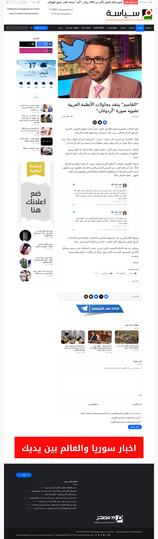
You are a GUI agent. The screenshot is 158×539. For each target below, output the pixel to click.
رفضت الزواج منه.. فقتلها (31, 148)
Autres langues (98, 28)
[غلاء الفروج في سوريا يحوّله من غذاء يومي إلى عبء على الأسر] (47, 131)
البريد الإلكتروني (137, 404)
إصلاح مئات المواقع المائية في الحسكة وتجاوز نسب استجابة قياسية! (55, 508)
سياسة (140, 28)
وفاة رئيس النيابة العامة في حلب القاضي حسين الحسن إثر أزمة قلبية (54, 505)
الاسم (140, 395)
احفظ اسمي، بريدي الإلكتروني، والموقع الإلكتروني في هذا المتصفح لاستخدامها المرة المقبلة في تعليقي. (110, 413)
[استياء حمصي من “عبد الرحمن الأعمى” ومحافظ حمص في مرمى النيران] (47, 108)
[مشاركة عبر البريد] (100, 122)
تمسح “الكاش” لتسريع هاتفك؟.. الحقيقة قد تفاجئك (60, 494)
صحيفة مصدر (110, 531)
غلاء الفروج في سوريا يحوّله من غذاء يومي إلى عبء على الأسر (30, 130)
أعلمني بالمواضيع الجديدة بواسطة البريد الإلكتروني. (125, 422)
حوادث (123, 28)
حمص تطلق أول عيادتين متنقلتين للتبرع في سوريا (60, 487)
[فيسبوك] (105, 122)
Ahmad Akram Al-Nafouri (83, 531)
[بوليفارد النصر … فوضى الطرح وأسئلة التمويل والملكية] (47, 141)
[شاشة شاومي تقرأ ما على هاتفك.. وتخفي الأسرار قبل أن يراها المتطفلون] (25, 262)
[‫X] (101, 296)
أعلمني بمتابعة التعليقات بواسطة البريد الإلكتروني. (125, 418)
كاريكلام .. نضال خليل (72, 28)
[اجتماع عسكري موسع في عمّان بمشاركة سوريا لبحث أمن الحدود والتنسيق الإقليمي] (73, 337)
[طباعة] (95, 122)
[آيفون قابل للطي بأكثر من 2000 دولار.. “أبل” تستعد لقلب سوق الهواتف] (25, 236)
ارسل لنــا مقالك (40, 28)
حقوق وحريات (112, 28)
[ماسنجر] (96, 296)
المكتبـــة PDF (86, 28)
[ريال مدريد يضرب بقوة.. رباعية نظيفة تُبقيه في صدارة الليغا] (25, 276)
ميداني (132, 28)
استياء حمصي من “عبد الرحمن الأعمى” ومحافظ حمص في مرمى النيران (29, 108)
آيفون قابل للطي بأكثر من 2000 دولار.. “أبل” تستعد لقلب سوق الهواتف (43, 233)
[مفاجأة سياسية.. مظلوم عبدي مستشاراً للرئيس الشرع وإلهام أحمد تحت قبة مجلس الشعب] (100, 337)
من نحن (60, 28)
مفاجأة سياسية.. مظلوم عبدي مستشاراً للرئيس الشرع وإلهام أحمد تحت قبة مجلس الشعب (100, 348)
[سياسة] (129, 14)
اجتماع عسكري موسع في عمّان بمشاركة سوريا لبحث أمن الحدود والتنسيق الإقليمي (74, 348)
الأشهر (36, 97)
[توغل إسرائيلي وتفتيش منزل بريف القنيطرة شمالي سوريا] (127, 337)
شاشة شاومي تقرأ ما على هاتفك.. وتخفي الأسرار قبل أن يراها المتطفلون (43, 260)
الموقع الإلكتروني (93, 404)
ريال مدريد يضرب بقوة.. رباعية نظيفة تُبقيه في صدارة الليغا (57, 501)
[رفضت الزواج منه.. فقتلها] (47, 151)
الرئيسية (148, 28)
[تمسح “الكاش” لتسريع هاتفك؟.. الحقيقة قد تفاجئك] (25, 249)
